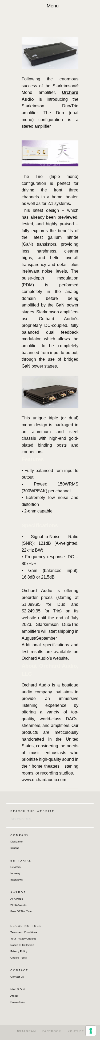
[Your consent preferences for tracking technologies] (91, 1031)
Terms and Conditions (23, 932)
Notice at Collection (22, 944)
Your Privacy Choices (23, 938)
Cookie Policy (18, 957)
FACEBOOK (51, 1031)
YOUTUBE (76, 1031)
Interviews (16, 879)
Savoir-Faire (17, 1002)
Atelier (14, 995)
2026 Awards (18, 905)
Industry (15, 873)
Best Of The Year (21, 911)
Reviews (15, 866)
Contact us (17, 976)
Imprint (14, 847)
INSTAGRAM (26, 1031)
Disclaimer (16, 841)
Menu (53, 5)
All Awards (16, 898)
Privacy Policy (18, 951)
